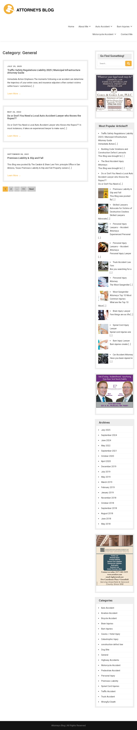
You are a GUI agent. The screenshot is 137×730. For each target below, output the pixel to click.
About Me (83, 26)
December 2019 (108, 466)
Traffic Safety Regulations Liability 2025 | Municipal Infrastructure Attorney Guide (43, 71)
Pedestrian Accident (110, 670)
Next (31, 189)
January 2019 (107, 492)
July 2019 (105, 471)
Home (71, 26)
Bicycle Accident (109, 618)
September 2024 (109, 435)
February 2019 (108, 487)
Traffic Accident (108, 691)
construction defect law (112, 644)
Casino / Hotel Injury (110, 634)
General (104, 655)
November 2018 (108, 498)
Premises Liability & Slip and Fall (25, 158)
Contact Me (126, 34)
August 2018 (107, 513)
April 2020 (106, 461)
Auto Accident (102, 26)
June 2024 (106, 440)
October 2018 (107, 503)
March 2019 (106, 482)
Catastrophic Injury (109, 639)
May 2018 (106, 524)
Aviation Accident (109, 613)
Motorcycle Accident (103, 34)
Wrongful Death (108, 702)
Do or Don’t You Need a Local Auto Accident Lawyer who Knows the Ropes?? (44, 117)
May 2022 (106, 445)
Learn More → (14, 93)
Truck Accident (108, 696)
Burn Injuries (123, 26)
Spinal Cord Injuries (110, 686)
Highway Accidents (110, 660)
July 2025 (105, 430)
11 (23, 189)
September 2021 (109, 451)
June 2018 (106, 518)
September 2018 (109, 508)
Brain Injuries (107, 623)
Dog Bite (105, 649)
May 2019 (106, 477)
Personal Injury (108, 675)
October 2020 (107, 456)
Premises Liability (109, 681)
